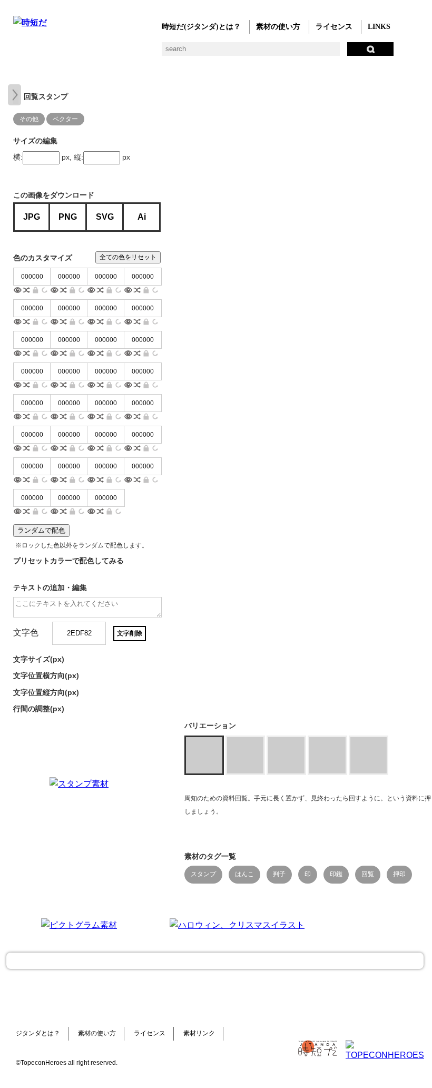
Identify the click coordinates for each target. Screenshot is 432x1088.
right (14, 94)
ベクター (335, 53)
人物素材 (19, 53)
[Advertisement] (237, 843)
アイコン (314, 53)
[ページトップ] (215, 961)
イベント (293, 53)
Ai (142, 216)
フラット (378, 53)
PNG (67, 216)
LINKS (379, 27)
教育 (125, 53)
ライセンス (334, 27)
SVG (105, 216)
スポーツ (251, 53)
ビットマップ (357, 53)
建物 (188, 53)
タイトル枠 (230, 53)
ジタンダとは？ (38, 1033)
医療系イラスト (104, 53)
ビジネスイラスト (40, 53)
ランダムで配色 (41, 530)
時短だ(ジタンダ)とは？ (201, 27)
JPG (31, 216)
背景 (167, 53)
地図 (272, 53)
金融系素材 (61, 53)
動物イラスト (146, 53)
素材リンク (199, 1033)
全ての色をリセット (128, 257)
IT (83, 53)
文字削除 (129, 633)
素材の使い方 (278, 27)
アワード (209, 53)
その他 (399, 53)
